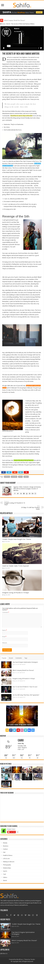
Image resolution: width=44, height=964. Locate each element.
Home (3, 24)
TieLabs (32, 959)
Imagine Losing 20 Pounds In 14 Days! (14, 503)
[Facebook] (10, 730)
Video (26, 476)
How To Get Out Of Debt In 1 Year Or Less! (24, 687)
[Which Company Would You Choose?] (6, 673)
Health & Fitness (7, 855)
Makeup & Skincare (8, 861)
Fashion (5, 849)
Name (4, 630)
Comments (18, 658)
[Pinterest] (18, 730)
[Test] (37, 730)
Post (20, 476)
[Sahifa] (22, 4)
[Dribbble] (22, 730)
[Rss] (7, 730)
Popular (4, 658)
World (8, 24)
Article (7, 476)
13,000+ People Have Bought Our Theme (16, 539)
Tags (25, 658)
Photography (7, 865)
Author (14, 476)
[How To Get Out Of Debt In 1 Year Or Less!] (6, 689)
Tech (4, 874)
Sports (5, 871)
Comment (5, 612)
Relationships (7, 868)
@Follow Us (4, 950)
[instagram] (33, 730)
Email (4, 636)
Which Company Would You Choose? (23, 670)
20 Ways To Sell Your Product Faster (30, 507)
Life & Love (6, 858)
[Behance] (29, 730)
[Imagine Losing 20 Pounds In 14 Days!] (6, 681)
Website (4, 643)
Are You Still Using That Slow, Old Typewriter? (25, 695)
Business (5, 846)
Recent (11, 658)
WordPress (19, 959)
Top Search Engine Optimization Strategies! (25, 662)
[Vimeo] (25, 730)
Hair (4, 852)
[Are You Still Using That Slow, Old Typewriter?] (6, 697)
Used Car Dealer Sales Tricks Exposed (14, 20)
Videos (5, 877)
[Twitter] (14, 730)
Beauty (5, 843)
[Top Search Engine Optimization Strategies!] (6, 664)
